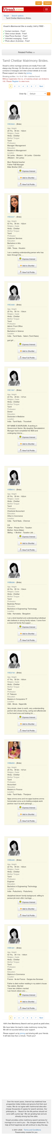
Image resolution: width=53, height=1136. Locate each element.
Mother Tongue (13, 138)
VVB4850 (11, 763)
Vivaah (6, 15)
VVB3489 (11, 860)
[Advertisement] (26, 460)
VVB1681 (11, 948)
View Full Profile (28, 184)
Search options (17, 15)
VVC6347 (11, 217)
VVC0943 (11, 124)
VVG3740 (11, 672)
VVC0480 (11, 304)
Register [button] (47, 3)
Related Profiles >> (26, 52)
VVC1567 (11, 390)
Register (15, 81)
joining (29, 73)
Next (41, 86)
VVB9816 (11, 489)
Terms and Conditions (32, 1130)
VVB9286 (11, 582)
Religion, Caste (13, 133)
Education (11, 148)
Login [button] (39, 3)
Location (10, 153)
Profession (11, 143)
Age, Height (12, 128)
